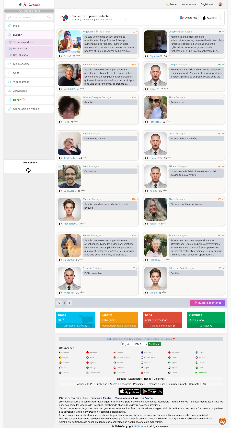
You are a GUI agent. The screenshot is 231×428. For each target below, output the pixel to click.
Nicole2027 (155, 259)
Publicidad (101, 383)
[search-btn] (49, 17)
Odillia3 (67, 56)
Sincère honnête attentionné (186, 204)
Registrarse (207, 4)
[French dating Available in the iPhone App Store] (130, 389)
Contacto (194, 383)
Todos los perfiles (22, 42)
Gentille (88, 102)
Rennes (86, 64)
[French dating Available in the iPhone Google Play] (152, 389)
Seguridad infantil (177, 383)
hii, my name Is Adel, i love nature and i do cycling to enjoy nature (194, 173)
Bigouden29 (156, 56)
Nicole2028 (69, 89)
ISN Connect (141, 426)
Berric (86, 166)
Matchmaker (20, 48)
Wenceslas (69, 292)
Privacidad (139, 383)
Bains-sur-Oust (177, 268)
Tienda (147, 378)
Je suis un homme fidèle (184, 138)
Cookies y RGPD (85, 383)
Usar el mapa (20, 54)
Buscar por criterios (209, 302)
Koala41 (153, 223)
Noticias (121, 378)
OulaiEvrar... (69, 190)
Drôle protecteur (93, 273)
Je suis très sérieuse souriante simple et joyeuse (106, 206)
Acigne (86, 133)
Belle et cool (177, 102)
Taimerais (31, 4)
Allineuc (173, 166)
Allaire (172, 97)
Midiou (153, 292)
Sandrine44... (70, 158)
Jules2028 (68, 259)
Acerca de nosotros (120, 383)
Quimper (173, 64)
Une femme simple (94, 138)
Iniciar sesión (189, 4)
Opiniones (159, 378)
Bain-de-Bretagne (92, 97)
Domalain (87, 268)
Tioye (66, 121)
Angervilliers (89, 31)
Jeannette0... (70, 223)
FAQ (204, 383)
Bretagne (187, 31)
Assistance (222, 421)
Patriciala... (155, 121)
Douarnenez (175, 31)
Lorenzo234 (156, 158)
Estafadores (135, 378)
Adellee (154, 190)
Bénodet (87, 199)
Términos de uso (156, 383)
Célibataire (90, 171)
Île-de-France (103, 31)
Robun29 (154, 89)
